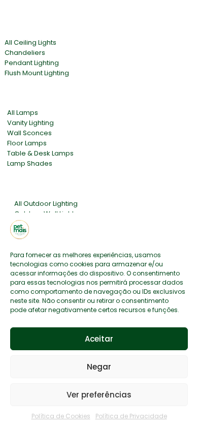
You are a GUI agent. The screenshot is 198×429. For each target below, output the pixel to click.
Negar (99, 366)
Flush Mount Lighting (37, 73)
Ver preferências (99, 394)
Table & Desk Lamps (40, 153)
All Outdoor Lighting (46, 203)
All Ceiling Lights (30, 42)
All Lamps (22, 112)
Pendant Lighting (32, 63)
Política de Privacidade (131, 416)
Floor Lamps (27, 143)
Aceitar (99, 338)
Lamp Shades (29, 163)
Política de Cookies (60, 416)
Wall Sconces (29, 133)
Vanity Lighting (30, 123)
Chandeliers (25, 52)
